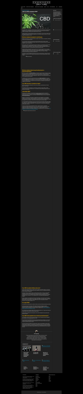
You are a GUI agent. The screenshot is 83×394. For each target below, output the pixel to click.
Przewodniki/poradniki (26, 10)
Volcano (49, 378)
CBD (22, 10)
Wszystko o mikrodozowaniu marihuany (35, 368)
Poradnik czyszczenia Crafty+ (25, 368)
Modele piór (37, 378)
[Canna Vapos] (41, 3)
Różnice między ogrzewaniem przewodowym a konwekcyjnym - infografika (26, 354)
